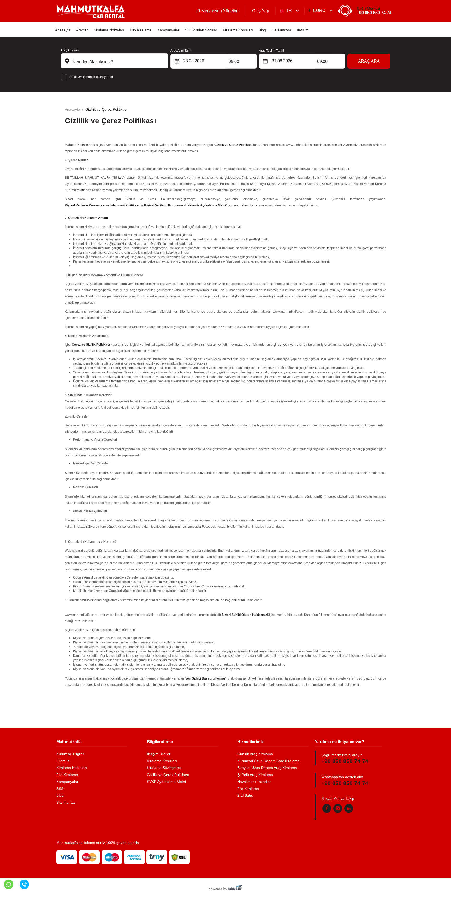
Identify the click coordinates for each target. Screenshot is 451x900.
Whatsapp (8, 884)
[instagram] (337, 808)
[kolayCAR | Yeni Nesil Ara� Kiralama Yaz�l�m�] (225, 888)
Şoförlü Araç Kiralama (255, 775)
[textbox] (290, 10)
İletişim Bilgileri (159, 754)
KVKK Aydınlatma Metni (166, 781)
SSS (59, 788)
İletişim (302, 30)
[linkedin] (348, 808)
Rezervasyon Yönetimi (218, 11)
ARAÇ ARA (369, 61)
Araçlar (82, 30)
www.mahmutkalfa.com (247, 205)
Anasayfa (62, 30)
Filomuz (62, 761)
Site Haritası (66, 802)
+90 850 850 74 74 (374, 11)
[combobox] (290, 10)
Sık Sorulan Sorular (201, 30)
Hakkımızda (281, 30)
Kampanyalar (168, 30)
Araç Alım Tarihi (181, 50)
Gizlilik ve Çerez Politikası (168, 775)
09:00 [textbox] (234, 61)
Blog (262, 30)
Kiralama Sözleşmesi (164, 768)
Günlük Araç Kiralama (255, 754)
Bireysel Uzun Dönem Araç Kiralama (267, 768)
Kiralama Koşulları (238, 30)
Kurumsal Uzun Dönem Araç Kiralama (268, 761)
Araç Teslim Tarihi (271, 50)
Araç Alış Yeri (70, 50)
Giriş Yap (260, 11)
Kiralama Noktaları (109, 30)
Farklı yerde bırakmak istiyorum (91, 77)
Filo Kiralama (141, 30)
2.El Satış (245, 795)
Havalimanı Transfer (254, 781)
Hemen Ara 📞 (24, 884)
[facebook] (326, 808)
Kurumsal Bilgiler (70, 754)
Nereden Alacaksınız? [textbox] (92, 61)
